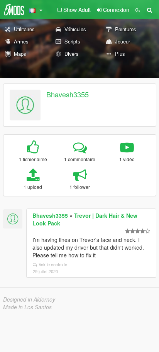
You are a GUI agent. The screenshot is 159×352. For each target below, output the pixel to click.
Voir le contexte (53, 264)
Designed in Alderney (29, 299)
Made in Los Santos (27, 307)
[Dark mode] (137, 9)
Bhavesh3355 (67, 94)
